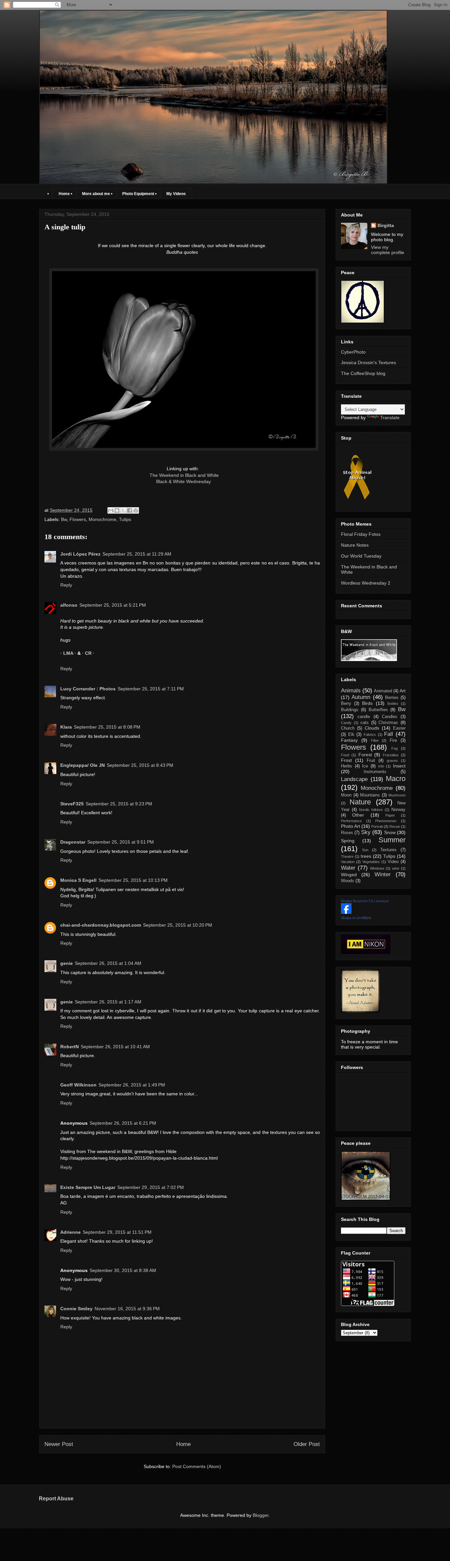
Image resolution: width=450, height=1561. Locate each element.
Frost (346, 760)
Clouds (372, 728)
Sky (366, 832)
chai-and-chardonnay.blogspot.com (100, 925)
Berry (346, 703)
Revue (394, 826)
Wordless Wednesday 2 (365, 583)
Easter (399, 728)
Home (64, 193)
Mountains (370, 795)
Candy (346, 723)
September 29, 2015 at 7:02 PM (150, 1187)
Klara (66, 727)
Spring (347, 840)
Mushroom (397, 795)
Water (348, 868)
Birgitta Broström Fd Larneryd (364, 901)
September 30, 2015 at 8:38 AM (123, 1270)
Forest (365, 754)
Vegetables (371, 862)
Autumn (361, 697)
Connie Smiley (76, 1308)
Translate (390, 417)
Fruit (371, 760)
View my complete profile (387, 250)
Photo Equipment (138, 193)
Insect (399, 765)
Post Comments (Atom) (196, 1466)
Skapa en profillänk (356, 918)
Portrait (377, 826)
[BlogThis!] (117, 510)
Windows (377, 868)
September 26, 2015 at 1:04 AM (108, 963)
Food (345, 755)
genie (66, 963)
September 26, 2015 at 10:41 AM (115, 1046)
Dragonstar (72, 842)
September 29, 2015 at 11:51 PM (117, 1232)
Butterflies (378, 710)
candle (363, 716)
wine (395, 868)
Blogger (260, 1515)
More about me (96, 193)
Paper (390, 815)
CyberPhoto (353, 352)
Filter (375, 740)
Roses (347, 832)
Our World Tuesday (361, 556)
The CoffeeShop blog (363, 373)
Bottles (392, 704)
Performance (351, 821)
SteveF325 (72, 803)
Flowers (78, 519)
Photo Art (350, 826)
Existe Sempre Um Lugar (87, 1187)
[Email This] (110, 510)
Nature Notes (355, 545)
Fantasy (349, 740)
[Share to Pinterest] (135, 510)
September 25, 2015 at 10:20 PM (177, 925)
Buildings (349, 710)
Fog (394, 748)
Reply (66, 585)
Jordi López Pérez (80, 554)
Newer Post (58, 1444)
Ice (365, 766)
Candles (389, 716)
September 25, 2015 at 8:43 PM (140, 765)
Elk (351, 734)
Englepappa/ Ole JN (82, 765)
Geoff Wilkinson (78, 1084)
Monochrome (102, 519)
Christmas (388, 722)
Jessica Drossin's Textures (368, 362)
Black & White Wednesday (182, 481)
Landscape (354, 779)
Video (393, 861)
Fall (388, 734)
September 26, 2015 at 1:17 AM (108, 1001)
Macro (396, 778)
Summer (392, 840)
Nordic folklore (371, 810)
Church (347, 728)
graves (392, 761)
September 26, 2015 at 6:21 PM (123, 1123)
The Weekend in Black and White (184, 475)
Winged (349, 874)
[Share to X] (123, 510)
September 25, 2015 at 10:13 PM (133, 880)
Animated (383, 691)
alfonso (68, 605)
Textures (388, 850)
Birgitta (386, 225)
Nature (360, 802)
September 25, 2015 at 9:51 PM (120, 842)
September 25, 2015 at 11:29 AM (136, 554)
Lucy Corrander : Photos (88, 688)
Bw (64, 519)
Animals (351, 690)
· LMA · (68, 653)
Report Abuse (56, 1498)
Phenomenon (385, 821)
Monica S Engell (78, 880)
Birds (367, 703)
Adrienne (70, 1232)
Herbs (346, 766)
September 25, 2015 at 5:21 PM (112, 605)
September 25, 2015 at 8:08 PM (107, 727)
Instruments (375, 771)
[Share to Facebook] (129, 510)
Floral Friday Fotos (360, 534)
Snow (390, 832)
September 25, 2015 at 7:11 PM (151, 688)
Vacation (347, 862)
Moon (346, 795)
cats (364, 722)
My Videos (176, 193)
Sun (365, 850)
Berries (392, 697)
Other (358, 815)
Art (403, 690)
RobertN (69, 1046)
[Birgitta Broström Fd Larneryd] (346, 912)
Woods (347, 881)
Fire (393, 740)
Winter (383, 874)
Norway (398, 809)
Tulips (125, 519)
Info (381, 766)
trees (366, 856)
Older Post (307, 1444)
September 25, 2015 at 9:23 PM (119, 803)
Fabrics (370, 735)
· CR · (88, 653)
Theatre (347, 856)
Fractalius (391, 755)
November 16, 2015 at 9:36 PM (127, 1308)
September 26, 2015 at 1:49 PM (131, 1084)
